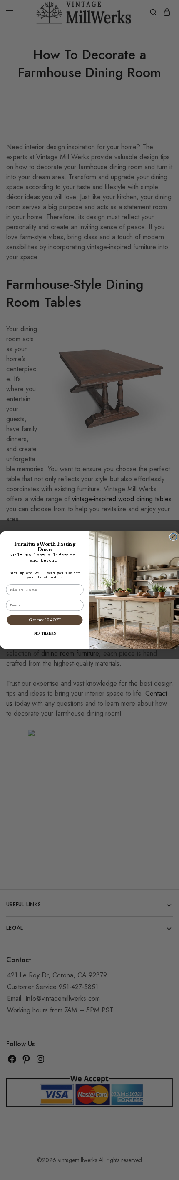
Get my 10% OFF (44, 620)
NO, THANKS (45, 633)
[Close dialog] (173, 537)
